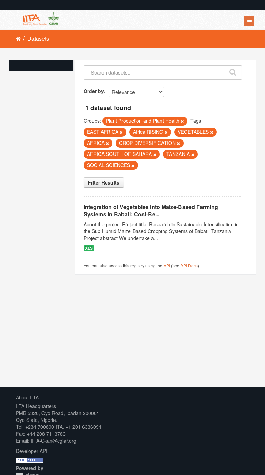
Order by (94, 91)
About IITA (27, 397)
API (167, 265)
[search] (233, 70)
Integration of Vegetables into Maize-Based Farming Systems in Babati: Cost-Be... (151, 210)
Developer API (31, 450)
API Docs (189, 265)
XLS (89, 248)
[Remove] (182, 121)
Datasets (38, 38)
